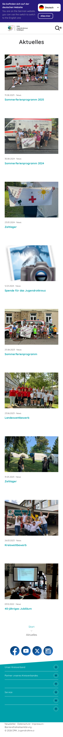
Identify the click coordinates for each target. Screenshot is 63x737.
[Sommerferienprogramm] (31, 327)
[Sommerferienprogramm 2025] (31, 72)
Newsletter (10, 723)
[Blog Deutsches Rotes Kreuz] (48, 651)
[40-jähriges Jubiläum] (31, 581)
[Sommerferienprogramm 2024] (31, 136)
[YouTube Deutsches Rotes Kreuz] (26, 651)
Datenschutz (23, 723)
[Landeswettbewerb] (31, 390)
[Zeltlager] (31, 199)
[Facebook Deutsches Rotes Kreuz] (14, 651)
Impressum (38, 723)
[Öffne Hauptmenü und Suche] (58, 28)
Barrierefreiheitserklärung (18, 727)
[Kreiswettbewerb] (31, 518)
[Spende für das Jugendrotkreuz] (31, 263)
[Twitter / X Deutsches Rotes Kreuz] (37, 651)
